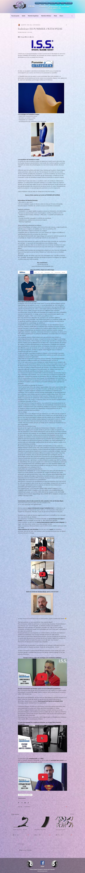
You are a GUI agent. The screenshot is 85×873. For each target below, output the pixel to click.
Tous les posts (15, 15)
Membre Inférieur (46, 15)
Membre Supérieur (33, 15)
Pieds (55, 15)
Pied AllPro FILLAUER (40, 829)
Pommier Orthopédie (23, 794)
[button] (72, 15)
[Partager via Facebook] (18, 802)
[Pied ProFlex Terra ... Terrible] (21, 822)
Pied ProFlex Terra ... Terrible (20, 829)
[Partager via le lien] (28, 802)
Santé (23, 15)
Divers (61, 15)
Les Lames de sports (60, 829)
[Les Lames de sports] (64, 822)
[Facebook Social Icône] (42, 863)
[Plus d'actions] (66, 25)
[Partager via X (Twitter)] (21, 802)
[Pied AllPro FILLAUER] (42, 822)
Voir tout (72, 814)
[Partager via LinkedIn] (25, 802)
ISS (31, 794)
